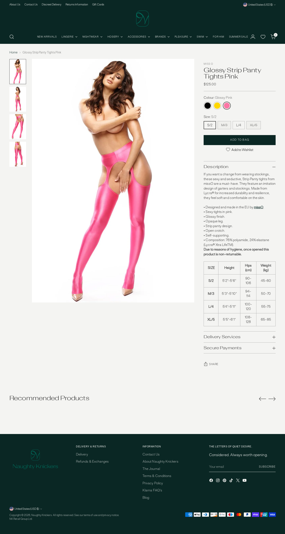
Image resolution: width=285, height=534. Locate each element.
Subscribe (267, 466)
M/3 (224, 125)
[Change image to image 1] (17, 71)
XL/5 (253, 125)
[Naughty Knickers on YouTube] (244, 481)
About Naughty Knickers (160, 461)
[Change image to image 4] (17, 154)
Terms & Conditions (156, 476)
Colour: (218, 97)
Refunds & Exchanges (92, 461)
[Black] (208, 106)
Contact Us (151, 454)
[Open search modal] (12, 37)
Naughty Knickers (41, 515)
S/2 (209, 125)
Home (13, 52)
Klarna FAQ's (152, 490)
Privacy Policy (152, 483)
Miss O (208, 64)
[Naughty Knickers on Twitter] (238, 481)
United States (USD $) (260, 4)
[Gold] (217, 106)
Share (213, 364)
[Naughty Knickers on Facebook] (211, 481)
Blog (145, 497)
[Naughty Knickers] (142, 19)
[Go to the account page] (253, 37)
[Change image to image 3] (17, 126)
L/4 (238, 125)
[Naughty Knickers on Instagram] (218, 481)
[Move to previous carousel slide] (262, 398)
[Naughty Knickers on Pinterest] (224, 481)
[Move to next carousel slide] (272, 398)
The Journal (151, 469)
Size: (210, 117)
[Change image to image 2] (17, 99)
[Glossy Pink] (227, 106)
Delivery (82, 454)
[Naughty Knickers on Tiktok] (231, 481)
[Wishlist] (263, 37)
